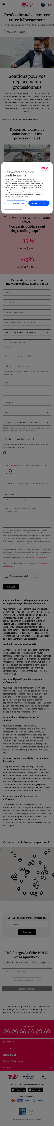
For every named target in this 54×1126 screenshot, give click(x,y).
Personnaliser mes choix (16, 203)
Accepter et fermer (39, 203)
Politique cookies (23, 196)
